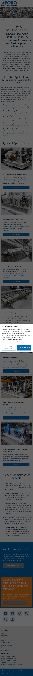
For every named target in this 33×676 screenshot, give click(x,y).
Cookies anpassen (8, 348)
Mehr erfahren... (16, 342)
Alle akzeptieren (24, 348)
